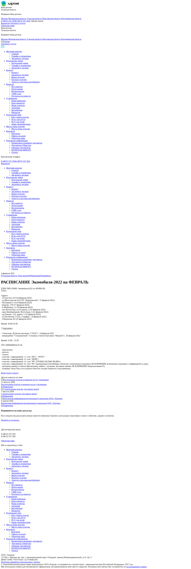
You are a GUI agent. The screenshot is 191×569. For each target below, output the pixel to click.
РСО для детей (18, 122)
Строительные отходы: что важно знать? (19, 394)
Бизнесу (9, 70)
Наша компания (18, 101)
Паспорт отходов (19, 79)
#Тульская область (9, 276)
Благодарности (18, 103)
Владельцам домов (14, 61)
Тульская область (34, 18)
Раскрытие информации (17, 141)
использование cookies (137, 567)
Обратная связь (8, 26)
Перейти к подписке (10, 420)
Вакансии (5, 23)
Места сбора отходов (15, 126)
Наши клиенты (18, 105)
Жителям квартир (14, 51)
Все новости (16, 87)
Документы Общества (21, 145)
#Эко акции (23, 276)
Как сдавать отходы (20, 117)
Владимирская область (71, 18)
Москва (4, 18)
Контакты (10, 131)
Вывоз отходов (18, 77)
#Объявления (34, 276)
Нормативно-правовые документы (26, 143)
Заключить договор (20, 58)
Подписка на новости (21, 96)
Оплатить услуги (17, 23)
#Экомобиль (45, 276)
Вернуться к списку (10, 373)
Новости (10, 84)
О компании (11, 98)
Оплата (14, 152)
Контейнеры (16, 110)
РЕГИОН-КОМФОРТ (21, 150)
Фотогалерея (17, 89)
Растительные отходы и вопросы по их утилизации (24, 384)
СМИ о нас (16, 94)
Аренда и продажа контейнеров (25, 82)
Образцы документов (20, 148)
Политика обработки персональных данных (20, 562)
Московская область (17, 18)
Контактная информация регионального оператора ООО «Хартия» (31, 403)
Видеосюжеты (17, 91)
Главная (14, 54)
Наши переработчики (21, 124)
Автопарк (15, 108)
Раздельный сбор (13, 115)
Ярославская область (51, 18)
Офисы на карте (18, 136)
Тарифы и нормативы (21, 56)
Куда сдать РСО (18, 119)
